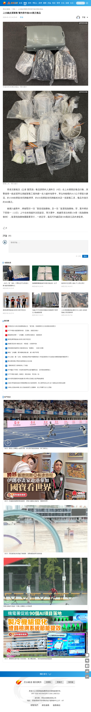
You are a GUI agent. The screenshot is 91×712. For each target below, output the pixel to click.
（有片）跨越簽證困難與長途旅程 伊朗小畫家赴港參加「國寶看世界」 (26, 501)
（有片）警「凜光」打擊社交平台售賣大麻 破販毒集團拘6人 (15, 284)
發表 (85, 256)
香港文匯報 (6, 9)
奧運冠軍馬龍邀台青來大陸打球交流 (14, 310)
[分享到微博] (87, 671)
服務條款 (56, 705)
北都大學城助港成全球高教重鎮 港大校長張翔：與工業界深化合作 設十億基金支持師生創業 (36, 383)
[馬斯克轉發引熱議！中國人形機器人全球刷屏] (45, 581)
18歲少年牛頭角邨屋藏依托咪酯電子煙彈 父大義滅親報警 (45, 311)
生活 (71, 3)
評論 (49, 3)
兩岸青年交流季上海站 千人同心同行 (72, 283)
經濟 (40, 3)
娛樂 (67, 3)
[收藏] (87, 655)
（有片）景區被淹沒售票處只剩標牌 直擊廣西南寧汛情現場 (22, 553)
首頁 (20, 3)
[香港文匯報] (5, 3)
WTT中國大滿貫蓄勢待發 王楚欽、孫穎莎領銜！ (23, 330)
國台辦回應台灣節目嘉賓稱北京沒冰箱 (20, 361)
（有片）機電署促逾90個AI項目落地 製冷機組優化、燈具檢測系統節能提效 (27, 659)
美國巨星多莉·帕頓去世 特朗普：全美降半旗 (22, 344)
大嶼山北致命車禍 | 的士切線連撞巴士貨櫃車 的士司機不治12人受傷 (29, 387)
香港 (25, 3)
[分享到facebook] (87, 666)
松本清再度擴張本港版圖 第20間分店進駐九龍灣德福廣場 (26, 378)
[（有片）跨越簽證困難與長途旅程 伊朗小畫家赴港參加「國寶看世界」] (45, 476)
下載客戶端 (80, 3)
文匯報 (48, 682)
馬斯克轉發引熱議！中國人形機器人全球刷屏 (17, 606)
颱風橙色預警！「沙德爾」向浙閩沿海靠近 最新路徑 (25, 335)
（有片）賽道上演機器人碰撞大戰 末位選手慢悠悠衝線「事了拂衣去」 (26, 448)
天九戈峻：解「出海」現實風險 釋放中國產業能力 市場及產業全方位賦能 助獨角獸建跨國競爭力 (38, 357)
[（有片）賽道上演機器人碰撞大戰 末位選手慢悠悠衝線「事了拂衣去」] (45, 423)
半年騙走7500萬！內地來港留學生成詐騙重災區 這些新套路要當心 (29, 370)
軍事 (58, 3)
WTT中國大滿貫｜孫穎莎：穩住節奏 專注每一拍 (23, 374)
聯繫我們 (34, 705)
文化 (62, 3)
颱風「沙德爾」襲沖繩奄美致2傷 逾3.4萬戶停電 (23, 352)
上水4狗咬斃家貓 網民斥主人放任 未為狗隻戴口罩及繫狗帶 (74, 311)
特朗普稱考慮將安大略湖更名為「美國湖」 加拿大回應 (25, 348)
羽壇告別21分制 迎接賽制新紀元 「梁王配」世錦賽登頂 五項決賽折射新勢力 (32, 326)
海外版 (70, 682)
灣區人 (34, 3)
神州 (29, 3)
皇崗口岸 (14, 3)
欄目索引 (43, 674)
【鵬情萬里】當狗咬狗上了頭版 (18, 365)
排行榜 (6, 321)
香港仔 (59, 682)
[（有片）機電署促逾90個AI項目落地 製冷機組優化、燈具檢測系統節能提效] (45, 634)
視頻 (53, 3)
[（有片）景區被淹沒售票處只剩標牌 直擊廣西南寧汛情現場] (45, 528)
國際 (44, 3)
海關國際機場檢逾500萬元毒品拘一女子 (44, 283)
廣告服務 (45, 705)
